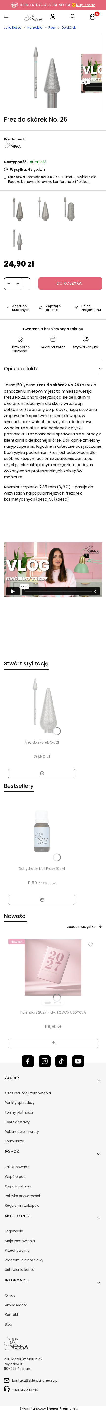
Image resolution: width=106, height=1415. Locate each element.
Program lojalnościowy (24, 1260)
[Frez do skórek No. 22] (68, 208)
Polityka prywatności (22, 1195)
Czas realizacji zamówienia (28, 1093)
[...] (44, 73)
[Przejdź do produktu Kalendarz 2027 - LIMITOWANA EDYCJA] (53, 967)
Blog (8, 1324)
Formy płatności (19, 1112)
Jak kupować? (17, 1166)
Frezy (52, 27)
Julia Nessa (12, 27)
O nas (10, 1295)
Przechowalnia (17, 1250)
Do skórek (69, 27)
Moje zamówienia (20, 1240)
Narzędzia (34, 27)
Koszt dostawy (17, 1122)
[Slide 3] (60, 1002)
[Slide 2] (55, 1002)
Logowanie (14, 1231)
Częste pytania (18, 1186)
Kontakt (11, 1314)
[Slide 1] (47, 1002)
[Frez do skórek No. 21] (42, 208)
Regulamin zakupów (22, 1205)
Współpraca (15, 1176)
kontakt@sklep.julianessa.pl (35, 1380)
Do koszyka (69, 283)
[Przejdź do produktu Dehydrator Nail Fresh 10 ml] (41, 831)
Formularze (14, 1141)
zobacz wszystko (81, 927)
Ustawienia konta (19, 1269)
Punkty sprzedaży (20, 1102)
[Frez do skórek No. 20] (17, 208)
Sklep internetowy (47, 1408)
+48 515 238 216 (25, 1390)
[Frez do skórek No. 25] (17, 238)
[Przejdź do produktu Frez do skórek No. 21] (41, 704)
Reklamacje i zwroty (22, 1131)
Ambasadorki (16, 1305)
